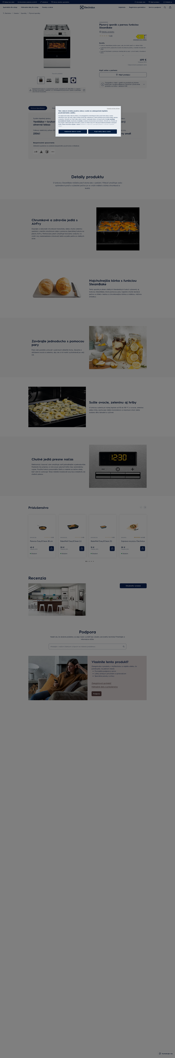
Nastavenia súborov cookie (73, 131)
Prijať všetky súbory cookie (102, 131)
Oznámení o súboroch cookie (88, 124)
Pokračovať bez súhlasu (113, 108)
